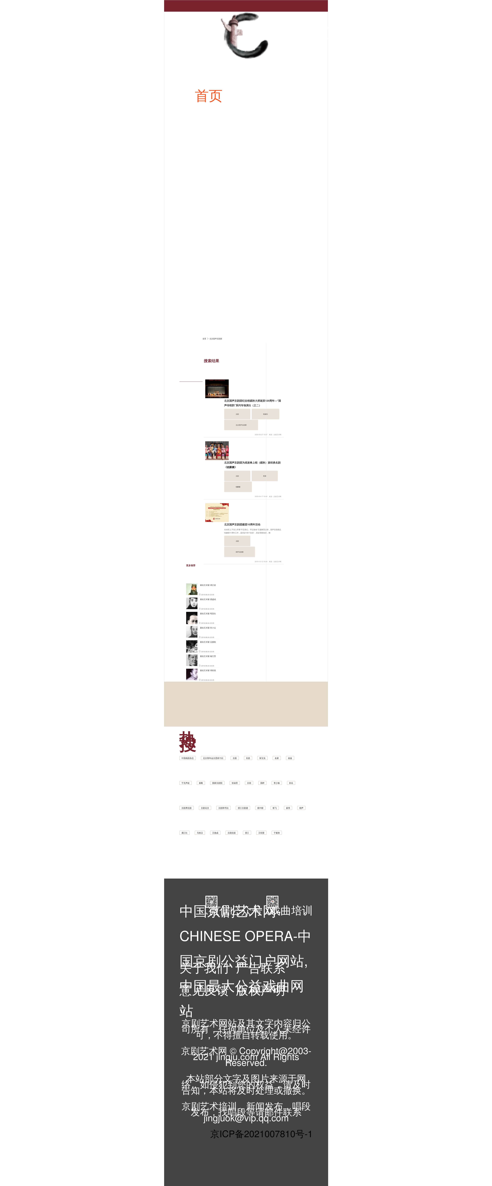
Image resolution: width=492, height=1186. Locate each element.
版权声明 (260, 989)
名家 (277, 758)
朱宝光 (262, 758)
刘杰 (248, 758)
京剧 (235, 758)
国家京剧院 (217, 782)
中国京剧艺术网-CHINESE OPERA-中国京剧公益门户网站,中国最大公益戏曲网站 (245, 918)
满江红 (184, 832)
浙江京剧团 (243, 807)
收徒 (290, 758)
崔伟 (288, 807)
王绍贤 (261, 832)
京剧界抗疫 (186, 807)
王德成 (215, 832)
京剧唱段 (222, 164)
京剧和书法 (223, 807)
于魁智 (277, 832)
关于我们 (204, 967)
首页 (209, 95)
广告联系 (260, 967)
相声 (301, 807)
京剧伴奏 (222, 233)
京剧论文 (205, 807)
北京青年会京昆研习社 (213, 758)
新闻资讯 (265, 95)
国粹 (262, 782)
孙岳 (291, 782)
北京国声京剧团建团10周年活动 (242, 524)
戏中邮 (260, 807)
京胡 (249, 782)
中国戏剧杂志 (187, 758)
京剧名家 (293, 233)
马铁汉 (200, 832)
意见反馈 (204, 989)
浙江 (247, 832)
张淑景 (235, 782)
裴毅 (201, 782)
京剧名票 (222, 302)
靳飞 (275, 807)
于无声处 (185, 782)
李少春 (277, 782)
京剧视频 (293, 164)
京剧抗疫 (232, 832)
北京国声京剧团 (215, 338)
